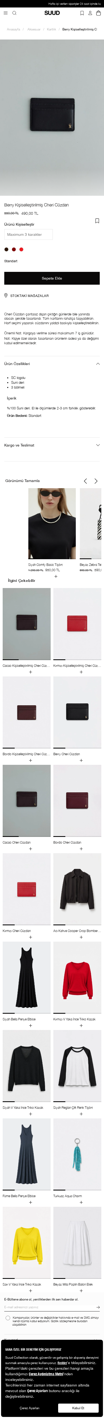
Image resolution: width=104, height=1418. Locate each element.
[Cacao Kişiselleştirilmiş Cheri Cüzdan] (6, 249)
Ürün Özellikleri (17, 364)
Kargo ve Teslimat (19, 445)
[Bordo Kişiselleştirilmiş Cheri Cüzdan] (14, 249)
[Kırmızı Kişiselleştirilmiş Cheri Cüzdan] (21, 249)
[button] (85, 481)
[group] (52, 533)
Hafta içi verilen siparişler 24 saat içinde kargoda (52, 3)
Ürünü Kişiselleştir (19, 224)
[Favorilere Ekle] (97, 220)
